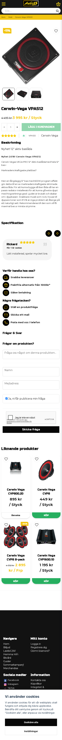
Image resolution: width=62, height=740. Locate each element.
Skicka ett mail (20, 314)
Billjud (6, 647)
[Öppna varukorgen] (58, 4)
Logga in (36, 643)
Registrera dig (39, 647)
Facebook (13, 680)
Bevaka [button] (15, 515)
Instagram (13, 684)
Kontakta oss (38, 680)
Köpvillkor (36, 683)
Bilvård (7, 657)
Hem (3, 17)
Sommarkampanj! (13, 664)
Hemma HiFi (10, 654)
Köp (46, 515)
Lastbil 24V (9, 650)
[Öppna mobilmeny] (3, 4)
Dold (10, 17)
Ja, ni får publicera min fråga (26, 398)
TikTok (11, 688)
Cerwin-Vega (49, 135)
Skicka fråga (31, 429)
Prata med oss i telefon (25, 322)
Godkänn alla (31, 722)
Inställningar (31, 731)
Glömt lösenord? (40, 650)
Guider (7, 661)
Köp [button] (15, 581)
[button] (56, 31)
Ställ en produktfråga (24, 307)
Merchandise (10, 668)
